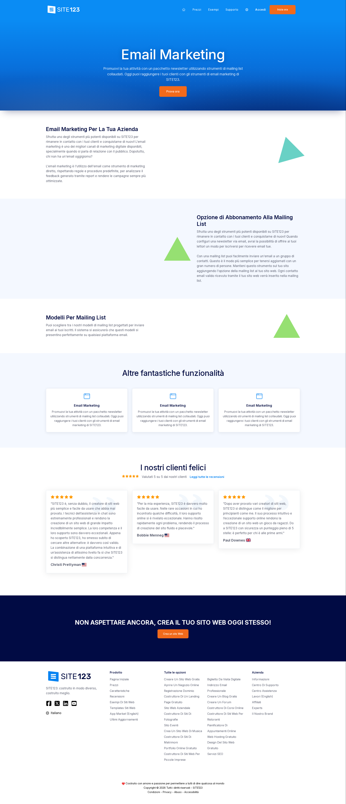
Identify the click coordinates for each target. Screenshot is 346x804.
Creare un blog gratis (222, 696)
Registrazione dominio (179, 691)
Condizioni (154, 792)
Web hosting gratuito (221, 737)
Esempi (213, 9)
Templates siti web (122, 708)
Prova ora (173, 91)
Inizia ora (282, 9)
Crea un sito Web (173, 633)
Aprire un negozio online (181, 685)
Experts (257, 708)
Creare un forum (219, 702)
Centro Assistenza (264, 691)
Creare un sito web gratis (182, 679)
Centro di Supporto (265, 685)
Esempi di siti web (122, 702)
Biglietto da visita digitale (224, 679)
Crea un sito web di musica (183, 731)
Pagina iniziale (119, 679)
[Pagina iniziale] (184, 9)
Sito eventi (171, 725)
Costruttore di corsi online (225, 708)
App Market (124, 713)
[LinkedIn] (66, 703)
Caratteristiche (119, 691)
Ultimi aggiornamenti (124, 719)
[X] (57, 703)
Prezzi (196, 9)
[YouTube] (74, 703)
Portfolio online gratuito (180, 748)
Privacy (167, 792)
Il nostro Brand (262, 713)
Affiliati (256, 702)
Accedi (260, 9)
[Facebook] (49, 703)
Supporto (232, 9)
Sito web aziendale (177, 708)
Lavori (262, 696)
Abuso (178, 792)
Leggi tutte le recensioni (207, 477)
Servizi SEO (215, 754)
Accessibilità (191, 792)
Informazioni (260, 679)
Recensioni (117, 696)
